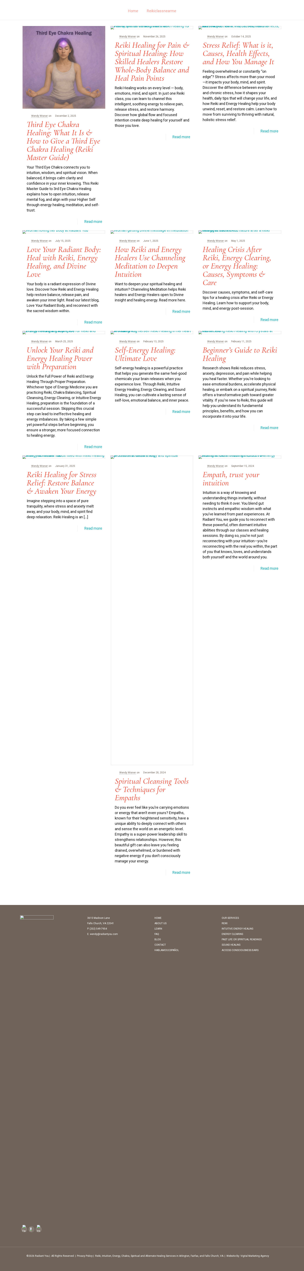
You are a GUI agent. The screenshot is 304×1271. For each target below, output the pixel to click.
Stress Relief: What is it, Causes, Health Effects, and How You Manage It (238, 53)
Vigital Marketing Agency (255, 1255)
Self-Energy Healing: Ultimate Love (145, 354)
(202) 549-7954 (98, 928)
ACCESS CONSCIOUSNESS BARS (240, 950)
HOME (158, 918)
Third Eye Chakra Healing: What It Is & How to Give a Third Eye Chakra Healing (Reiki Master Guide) (63, 140)
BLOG (157, 939)
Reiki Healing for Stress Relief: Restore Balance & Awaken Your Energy (61, 483)
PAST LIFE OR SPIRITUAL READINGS (242, 939)
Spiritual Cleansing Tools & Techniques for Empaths (152, 789)
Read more (93, 221)
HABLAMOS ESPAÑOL (166, 950)
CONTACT (160, 944)
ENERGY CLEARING (232, 934)
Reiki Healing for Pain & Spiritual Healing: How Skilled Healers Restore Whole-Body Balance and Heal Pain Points (152, 61)
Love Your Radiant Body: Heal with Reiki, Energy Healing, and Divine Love (64, 261)
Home (133, 11)
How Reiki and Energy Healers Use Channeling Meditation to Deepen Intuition (150, 261)
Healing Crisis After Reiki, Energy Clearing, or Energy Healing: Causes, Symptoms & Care (237, 265)
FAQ (156, 934)
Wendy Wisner (39, 115)
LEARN (158, 928)
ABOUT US (160, 923)
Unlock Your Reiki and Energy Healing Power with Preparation (60, 358)
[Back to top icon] (279, 1255)
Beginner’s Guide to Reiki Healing (240, 354)
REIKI (224, 923)
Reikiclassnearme (161, 11)
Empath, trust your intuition (231, 479)
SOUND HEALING (231, 944)
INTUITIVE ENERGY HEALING (237, 928)
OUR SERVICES (230, 918)
